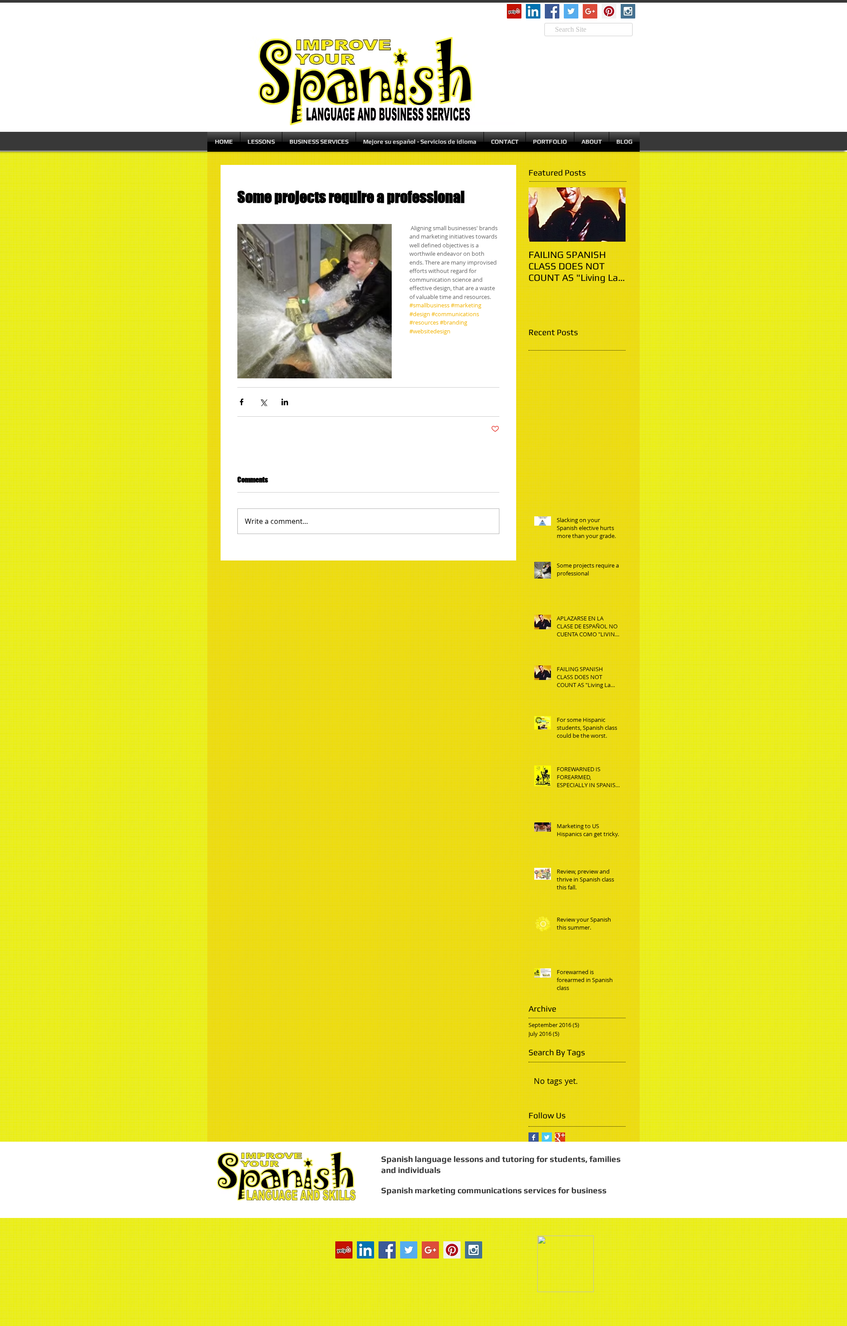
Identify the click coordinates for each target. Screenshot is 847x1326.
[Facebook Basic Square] (533, 1137)
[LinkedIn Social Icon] (533, 11)
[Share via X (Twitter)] (263, 402)
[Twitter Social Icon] (571, 11)
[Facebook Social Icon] (552, 11)
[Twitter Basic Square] (547, 1137)
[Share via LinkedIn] (285, 402)
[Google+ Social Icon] (590, 11)
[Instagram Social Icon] (628, 11)
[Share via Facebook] (241, 402)
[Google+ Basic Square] (560, 1137)
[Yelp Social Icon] (514, 11)
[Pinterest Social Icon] (609, 11)
